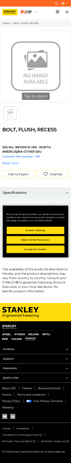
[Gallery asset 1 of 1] (10, 113)
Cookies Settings (35, 230)
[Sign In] (57, 12)
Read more (10, 163)
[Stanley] (9, 12)
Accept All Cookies (35, 249)
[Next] (66, 66)
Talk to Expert (18, 174)
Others (6, 23)
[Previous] (5, 66)
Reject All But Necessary (35, 239)
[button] (57, 3)
